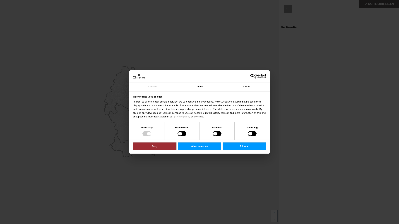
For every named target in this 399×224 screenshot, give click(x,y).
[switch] (182, 133)
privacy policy (182, 116)
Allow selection (199, 146)
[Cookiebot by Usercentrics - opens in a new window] (252, 76)
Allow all (244, 146)
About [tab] (246, 86)
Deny (155, 146)
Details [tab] (199, 86)
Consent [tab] (152, 86)
